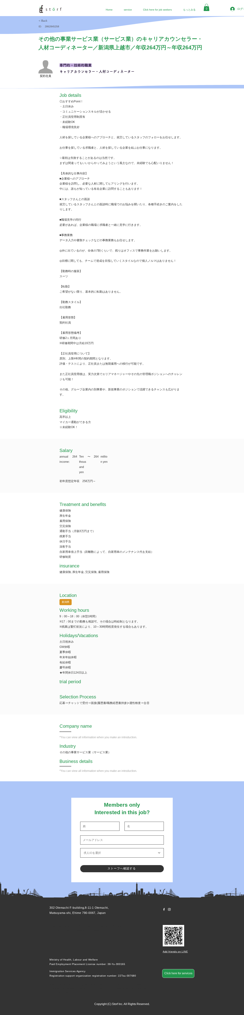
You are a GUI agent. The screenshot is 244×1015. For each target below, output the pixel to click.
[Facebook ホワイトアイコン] (164, 909)
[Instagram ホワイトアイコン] (169, 909)
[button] (206, 7)
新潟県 (65, 601)
